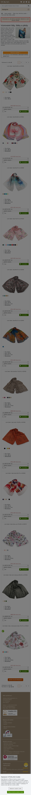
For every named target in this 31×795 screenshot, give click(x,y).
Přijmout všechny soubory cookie (15, 792)
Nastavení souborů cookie (15, 788)
